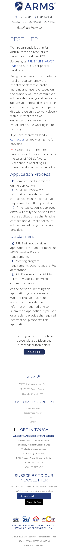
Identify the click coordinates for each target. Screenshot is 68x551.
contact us (17, 139)
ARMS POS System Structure (33, 389)
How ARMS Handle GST (32, 394)
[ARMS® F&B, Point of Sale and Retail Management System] (35, 7)
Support (34, 21)
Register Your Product (33, 413)
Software (24, 17)
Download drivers (32, 408)
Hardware (44, 17)
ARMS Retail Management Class (33, 384)
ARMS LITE (35, 61)
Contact (49, 21)
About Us (19, 21)
